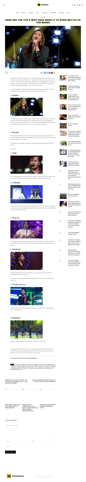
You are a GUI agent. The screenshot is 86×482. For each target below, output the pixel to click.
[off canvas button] (4, 5)
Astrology (45, 12)
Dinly (37, 12)
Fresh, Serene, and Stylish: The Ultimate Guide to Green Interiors (12, 406)
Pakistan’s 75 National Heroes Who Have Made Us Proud (74, 88)
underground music (48, 368)
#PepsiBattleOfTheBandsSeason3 (47, 364)
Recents (24, 12)
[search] (82, 5)
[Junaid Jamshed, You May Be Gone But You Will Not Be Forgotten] (63, 163)
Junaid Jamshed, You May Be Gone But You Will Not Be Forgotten (73, 163)
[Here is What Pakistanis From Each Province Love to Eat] (63, 143)
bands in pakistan (26, 365)
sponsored (30, 368)
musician (54, 365)
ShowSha (31, 12)
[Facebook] (73, 5)
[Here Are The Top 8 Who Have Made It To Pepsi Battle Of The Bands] (43, 47)
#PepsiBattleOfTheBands (20, 364)
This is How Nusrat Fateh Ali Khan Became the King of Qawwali (74, 213)
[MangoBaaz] (15, 476)
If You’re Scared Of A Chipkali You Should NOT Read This (74, 117)
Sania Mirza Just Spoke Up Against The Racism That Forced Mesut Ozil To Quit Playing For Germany (16, 382)
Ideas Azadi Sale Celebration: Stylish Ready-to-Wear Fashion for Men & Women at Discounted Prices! (30, 407)
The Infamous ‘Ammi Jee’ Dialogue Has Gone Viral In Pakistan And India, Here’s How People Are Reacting (74, 224)
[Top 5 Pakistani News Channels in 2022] (60, 232)
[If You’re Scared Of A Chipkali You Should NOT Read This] (63, 117)
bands (19, 365)
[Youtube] (79, 5)
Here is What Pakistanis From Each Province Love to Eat (74, 143)
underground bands (38, 368)
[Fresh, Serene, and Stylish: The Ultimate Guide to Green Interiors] (13, 395)
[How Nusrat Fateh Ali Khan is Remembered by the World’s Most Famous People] (63, 203)
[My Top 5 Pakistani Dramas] (63, 125)
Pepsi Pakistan (24, 368)
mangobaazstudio (12, 72)
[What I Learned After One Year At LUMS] (63, 196)
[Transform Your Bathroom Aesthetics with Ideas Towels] (48, 395)
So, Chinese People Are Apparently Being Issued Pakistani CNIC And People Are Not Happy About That (74, 153)
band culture (14, 365)
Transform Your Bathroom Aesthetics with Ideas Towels (47, 406)
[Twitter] (75, 5)
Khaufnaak (53, 12)
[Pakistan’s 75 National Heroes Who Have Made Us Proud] (63, 88)
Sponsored (43, 17)
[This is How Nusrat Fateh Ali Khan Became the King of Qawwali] (60, 212)
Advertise (61, 12)
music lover (41, 365)
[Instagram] (77, 5)
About (68, 12)
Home (17, 12)
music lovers (48, 365)
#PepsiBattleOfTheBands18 (33, 364)
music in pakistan (34, 365)
